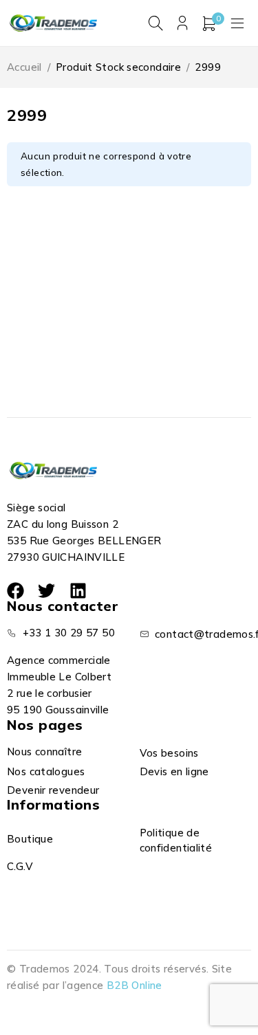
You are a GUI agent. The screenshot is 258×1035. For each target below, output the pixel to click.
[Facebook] (15, 590)
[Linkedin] (78, 590)
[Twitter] (46, 590)
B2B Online (134, 985)
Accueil (24, 67)
